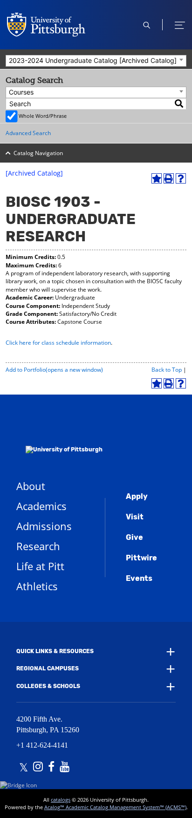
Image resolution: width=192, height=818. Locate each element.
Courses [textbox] (21, 92)
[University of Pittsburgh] (59, 437)
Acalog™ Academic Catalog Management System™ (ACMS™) (115, 807)
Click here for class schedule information (58, 343)
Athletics (37, 586)
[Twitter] (23, 768)
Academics (41, 506)
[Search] (179, 103)
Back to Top (166, 370)
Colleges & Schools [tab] (48, 686)
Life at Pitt (40, 566)
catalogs (60, 799)
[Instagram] (38, 768)
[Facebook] (51, 768)
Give (134, 537)
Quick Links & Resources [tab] (55, 651)
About (30, 486)
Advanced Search (28, 133)
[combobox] (96, 61)
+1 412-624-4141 (42, 745)
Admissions (44, 526)
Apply (137, 496)
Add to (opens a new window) (54, 370)
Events (139, 578)
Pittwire (141, 557)
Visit (135, 516)
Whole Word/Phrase (43, 115)
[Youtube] (64, 768)
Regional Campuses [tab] (47, 668)
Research (38, 546)
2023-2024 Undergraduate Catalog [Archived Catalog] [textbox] (93, 60)
